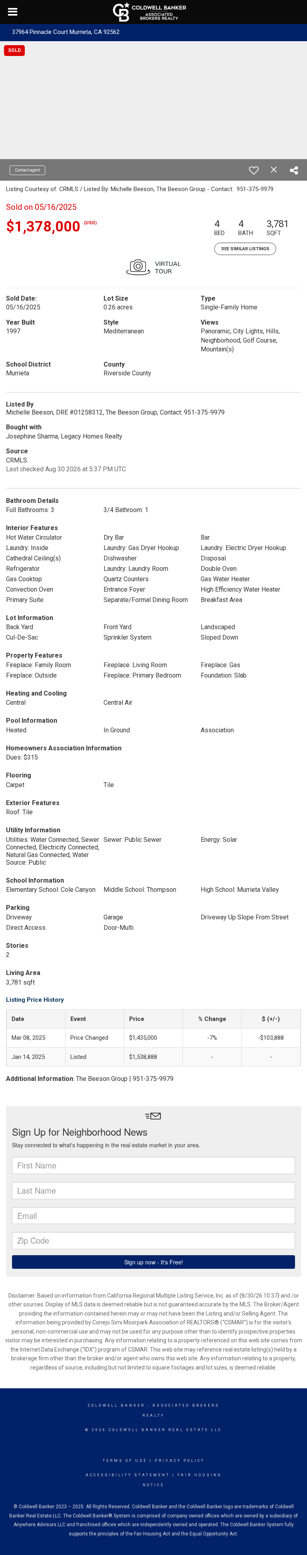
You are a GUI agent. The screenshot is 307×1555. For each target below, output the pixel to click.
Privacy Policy (180, 1461)
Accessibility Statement (128, 1475)
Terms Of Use (125, 1461)
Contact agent (27, 170)
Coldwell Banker (116, 1405)
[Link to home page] (153, 12)
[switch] (254, 170)
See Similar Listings (245, 248)
